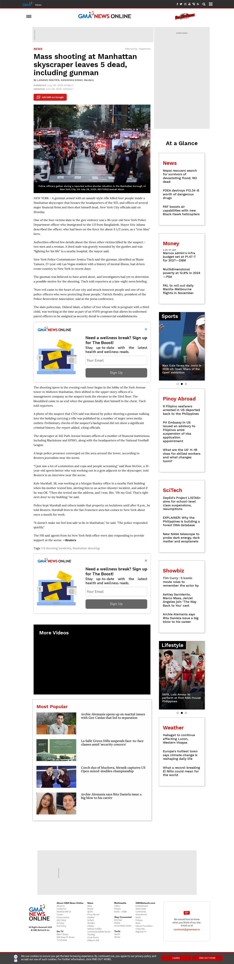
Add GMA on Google (51, 97)
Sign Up (116, 372)
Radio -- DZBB (120, 911)
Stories (117, 937)
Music (138, 923)
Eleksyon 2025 (93, 940)
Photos (117, 908)
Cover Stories (93, 937)
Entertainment (142, 906)
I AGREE (176, 958)
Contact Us (61, 908)
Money (90, 908)
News (38, 4)
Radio (138, 917)
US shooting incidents (56, 548)
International (141, 914)
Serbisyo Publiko (94, 928)
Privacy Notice (63, 917)
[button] (178, 384)
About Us (60, 906)
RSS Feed (118, 920)
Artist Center (141, 908)
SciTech (90, 920)
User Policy (61, 926)
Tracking (91, 934)
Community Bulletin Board (98, 931)
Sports (90, 911)
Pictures (139, 920)
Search (117, 934)
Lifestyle (90, 926)
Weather (90, 917)
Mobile (117, 923)
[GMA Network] (27, 3)
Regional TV (141, 931)
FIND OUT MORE (207, 958)
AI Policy (60, 923)
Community (141, 911)
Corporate (140, 928)
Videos (117, 906)
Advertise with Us (64, 911)
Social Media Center (122, 925)
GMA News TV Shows (65, 937)
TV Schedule (62, 940)
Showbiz (91, 923)
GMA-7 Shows (62, 934)
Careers (60, 914)
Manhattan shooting (86, 548)
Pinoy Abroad (93, 914)
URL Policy (61, 920)
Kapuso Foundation (144, 926)
